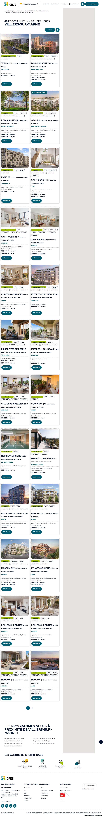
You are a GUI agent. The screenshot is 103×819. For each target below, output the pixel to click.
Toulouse (43, 798)
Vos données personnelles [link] (83, 812)
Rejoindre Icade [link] (65, 790)
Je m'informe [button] (55, 4)
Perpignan (44, 793)
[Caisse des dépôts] (64, 801)
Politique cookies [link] (96, 812)
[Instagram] (14, 806)
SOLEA (33, 410)
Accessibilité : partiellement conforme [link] (64, 812)
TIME (33, 186)
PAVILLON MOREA (7, 126)
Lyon (25, 793)
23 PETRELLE (5, 183)
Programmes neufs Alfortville (14, 738)
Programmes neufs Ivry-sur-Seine (44, 738)
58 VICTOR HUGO (7, 462)
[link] (10, 4)
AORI (33, 686)
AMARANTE (5, 69)
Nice (42, 788)
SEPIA (33, 574)
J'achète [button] (46, 4)
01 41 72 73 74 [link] (6, 788)
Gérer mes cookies (89, 815)
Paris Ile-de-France (47, 790)
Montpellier (27, 798)
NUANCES (34, 355)
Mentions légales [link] (48, 812)
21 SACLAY (4, 410)
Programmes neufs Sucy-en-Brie (43, 743)
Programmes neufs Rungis (41, 741)
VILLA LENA (5, 355)
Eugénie (4, 631)
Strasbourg (44, 795)
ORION (3, 519)
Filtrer (50, 29)
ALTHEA (4, 574)
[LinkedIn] (10, 806)
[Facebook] (2, 806)
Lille (25, 790)
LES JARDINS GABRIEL (39, 126)
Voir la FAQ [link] (63, 788)
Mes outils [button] (64, 4)
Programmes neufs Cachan (13, 743)
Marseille (27, 795)
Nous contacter (92, 4)
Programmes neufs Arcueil (13, 741)
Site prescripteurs (37, 812)
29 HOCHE (34, 300)
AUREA (3, 300)
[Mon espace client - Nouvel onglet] (83, 4)
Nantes (26, 801)
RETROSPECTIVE (37, 69)
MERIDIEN (4, 243)
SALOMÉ (34, 631)
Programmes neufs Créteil (13, 746)
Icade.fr (28, 812)
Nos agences (74, 4)
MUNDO (34, 245)
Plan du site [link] (98, 815)
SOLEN (33, 519)
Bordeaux (27, 788)
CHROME (4, 686)
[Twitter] (6, 806)
